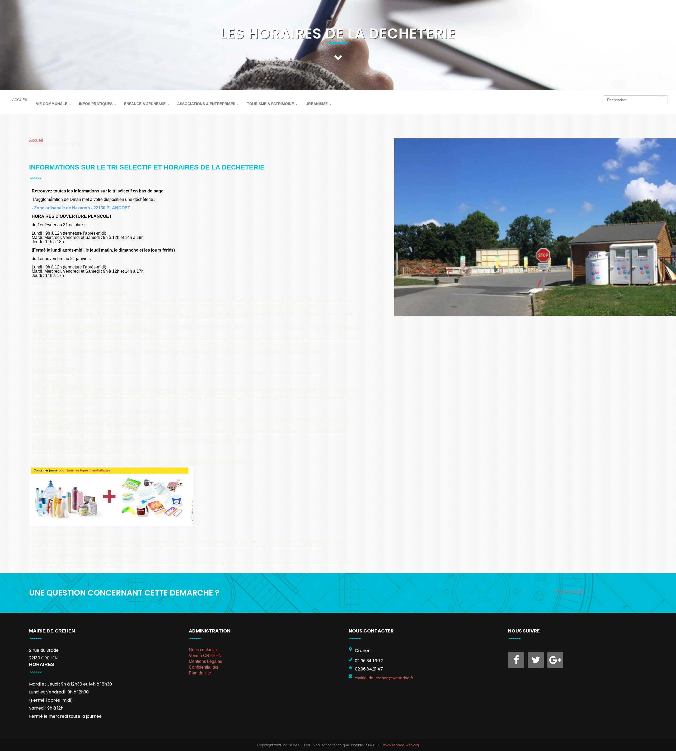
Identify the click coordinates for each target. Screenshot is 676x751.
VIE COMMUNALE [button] (52, 104)
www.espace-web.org (401, 745)
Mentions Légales (205, 661)
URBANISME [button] (317, 104)
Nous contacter (203, 650)
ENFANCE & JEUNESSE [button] (145, 104)
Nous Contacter (570, 591)
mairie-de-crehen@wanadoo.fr (384, 678)
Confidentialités (203, 667)
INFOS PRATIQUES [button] (96, 104)
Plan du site (200, 673)
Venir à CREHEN (205, 655)
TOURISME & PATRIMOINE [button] (271, 104)
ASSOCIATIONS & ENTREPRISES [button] (206, 104)
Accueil (36, 140)
